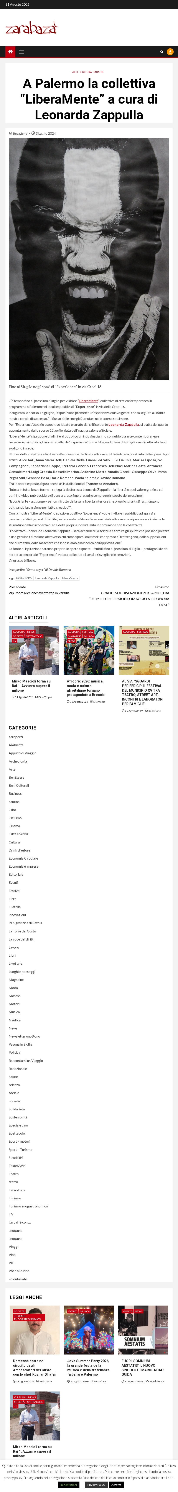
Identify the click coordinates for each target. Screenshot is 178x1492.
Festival (87, 631)
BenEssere (16, 777)
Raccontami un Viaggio (26, 1060)
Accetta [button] (116, 1485)
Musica (89, 636)
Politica (14, 1052)
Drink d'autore (19, 850)
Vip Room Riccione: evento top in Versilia (39, 590)
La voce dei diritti (21, 939)
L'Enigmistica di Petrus (25, 923)
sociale (14, 1093)
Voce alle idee (19, 1271)
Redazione (20, 133)
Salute (13, 1077)
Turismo (15, 1198)
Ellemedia (99, 701)
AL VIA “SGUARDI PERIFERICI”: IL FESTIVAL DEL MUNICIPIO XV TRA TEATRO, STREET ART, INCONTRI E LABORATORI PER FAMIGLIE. (142, 692)
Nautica (15, 1020)
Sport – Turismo (20, 1149)
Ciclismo (15, 818)
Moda (13, 988)
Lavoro (14, 947)
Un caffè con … (20, 1222)
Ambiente (16, 745)
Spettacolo (34, 636)
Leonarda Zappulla (47, 578)
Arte (75, 72)
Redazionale (18, 1068)
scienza (14, 1085)
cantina (14, 802)
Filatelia (15, 907)
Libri (12, 955)
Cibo (12, 810)
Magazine (74, 636)
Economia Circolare (23, 858)
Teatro (14, 1174)
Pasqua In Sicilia (20, 1044)
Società (18, 636)
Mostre (99, 72)
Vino (12, 1254)
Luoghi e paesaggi (22, 971)
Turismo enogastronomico (28, 1206)
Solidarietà (17, 1109)
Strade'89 (16, 1157)
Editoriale (16, 874)
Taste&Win (17, 1165)
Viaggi (13, 1246)
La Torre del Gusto (22, 931)
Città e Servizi (19, 834)
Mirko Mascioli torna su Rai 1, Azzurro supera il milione (31, 685)
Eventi (13, 882)
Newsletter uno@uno (24, 1036)
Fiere (12, 899)
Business (15, 793)
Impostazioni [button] (68, 1485)
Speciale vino (18, 1125)
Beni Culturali (19, 785)
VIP (11, 1263)
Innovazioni (17, 915)
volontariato (18, 1279)
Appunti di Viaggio (22, 753)
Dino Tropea (45, 697)
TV (14, 640)
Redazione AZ (156, 1381)
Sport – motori (19, 1141)
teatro (13, 1182)
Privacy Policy (96, 1485)
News (31, 631)
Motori (14, 1004)
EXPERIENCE (24, 578)
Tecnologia (17, 1190)
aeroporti (16, 737)
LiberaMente (88, 401)
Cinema (14, 826)
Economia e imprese (23, 866)
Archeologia (18, 761)
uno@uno (16, 1230)
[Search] (162, 52)
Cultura (86, 72)
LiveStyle (15, 963)
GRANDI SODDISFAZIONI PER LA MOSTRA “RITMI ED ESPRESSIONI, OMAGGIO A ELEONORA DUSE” (129, 596)
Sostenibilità (18, 1117)
